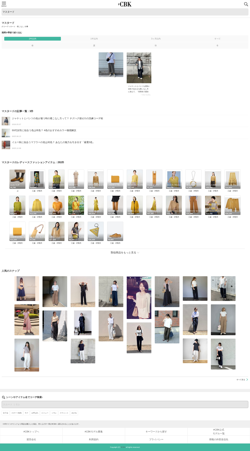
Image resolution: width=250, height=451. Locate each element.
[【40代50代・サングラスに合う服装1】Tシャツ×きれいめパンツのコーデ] (195, 319)
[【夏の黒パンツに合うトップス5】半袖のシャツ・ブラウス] (195, 288)
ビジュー (44, 413)
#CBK (123, 447)
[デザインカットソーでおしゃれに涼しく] (111, 291)
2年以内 (32, 39)
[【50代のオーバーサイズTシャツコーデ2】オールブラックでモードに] (83, 322)
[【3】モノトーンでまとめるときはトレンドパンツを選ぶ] (223, 354)
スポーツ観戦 (16, 413)
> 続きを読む (146, 95)
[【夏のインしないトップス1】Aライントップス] (195, 350)
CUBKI (125, 4)
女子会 (5, 413)
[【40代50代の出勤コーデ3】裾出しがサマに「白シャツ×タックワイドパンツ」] (167, 326)
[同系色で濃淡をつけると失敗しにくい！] (139, 67)
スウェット (64, 413)
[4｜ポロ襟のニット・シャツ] (26, 355)
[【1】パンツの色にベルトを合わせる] (223, 319)
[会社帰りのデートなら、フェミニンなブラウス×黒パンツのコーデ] (55, 325)
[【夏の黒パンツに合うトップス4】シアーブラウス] (223, 288)
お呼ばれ (34, 413)
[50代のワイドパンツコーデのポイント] (55, 291)
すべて (217, 39)
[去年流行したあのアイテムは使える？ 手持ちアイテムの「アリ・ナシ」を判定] (26, 288)
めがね (74, 413)
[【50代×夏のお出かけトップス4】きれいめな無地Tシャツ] (83, 351)
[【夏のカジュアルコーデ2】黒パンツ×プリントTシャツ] (139, 337)
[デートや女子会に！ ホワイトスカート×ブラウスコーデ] (139, 297)
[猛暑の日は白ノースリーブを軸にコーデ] (111, 325)
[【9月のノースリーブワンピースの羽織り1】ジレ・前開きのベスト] (167, 291)
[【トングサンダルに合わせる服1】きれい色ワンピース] (26, 319)
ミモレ (54, 413)
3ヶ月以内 (156, 39)
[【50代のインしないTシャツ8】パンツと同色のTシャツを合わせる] (83, 291)
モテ (26, 413)
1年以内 (94, 39)
